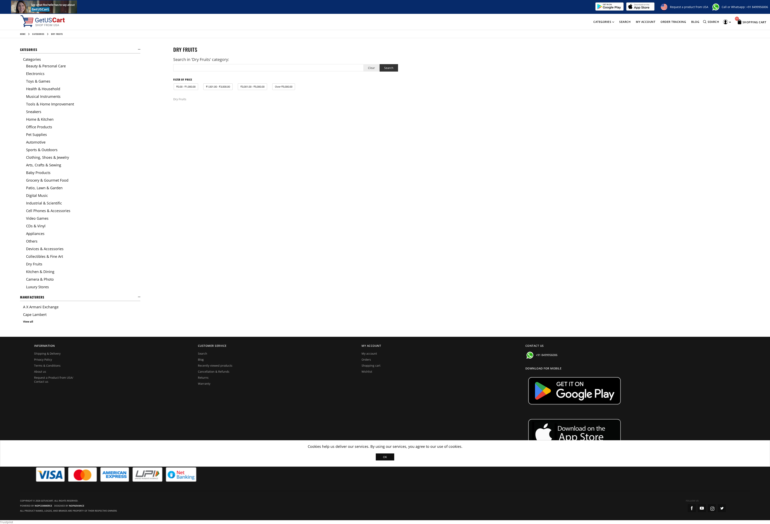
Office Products (39, 126)
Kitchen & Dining (40, 271)
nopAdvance (76, 505)
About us (40, 371)
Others (31, 241)
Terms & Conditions (47, 365)
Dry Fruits (34, 264)
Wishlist (367, 371)
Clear (371, 68)
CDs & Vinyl (36, 226)
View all (28, 321)
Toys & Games (38, 81)
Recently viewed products (215, 365)
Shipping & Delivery (47, 353)
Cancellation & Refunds (213, 371)
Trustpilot (6, 522)
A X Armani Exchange (41, 306)
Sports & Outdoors (42, 149)
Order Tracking (673, 22)
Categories (602, 22)
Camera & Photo (40, 279)
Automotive (36, 142)
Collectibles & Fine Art (44, 256)
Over (283, 86)
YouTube (702, 508)
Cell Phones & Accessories (48, 210)
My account (645, 22)
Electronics (35, 73)
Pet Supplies (36, 134)
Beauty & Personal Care (46, 66)
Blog (695, 22)
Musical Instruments (43, 96)
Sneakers (33, 111)
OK (385, 457)
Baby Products (38, 172)
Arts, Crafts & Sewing (43, 165)
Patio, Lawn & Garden (44, 187)
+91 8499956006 (757, 7)
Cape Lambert (35, 314)
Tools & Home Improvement (50, 104)
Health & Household (43, 88)
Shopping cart (371, 365)
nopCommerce (43, 505)
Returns (203, 377)
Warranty (204, 383)
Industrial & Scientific (44, 203)
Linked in (722, 508)
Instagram (712, 508)
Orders (366, 359)
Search (625, 22)
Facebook (692, 508)
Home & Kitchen (40, 119)
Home (22, 33)
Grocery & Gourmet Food (47, 180)
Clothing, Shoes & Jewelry (47, 157)
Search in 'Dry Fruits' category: (201, 59)
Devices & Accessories (45, 248)
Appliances (35, 233)
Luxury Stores (37, 286)
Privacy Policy (43, 359)
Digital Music (37, 195)
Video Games (37, 218)
